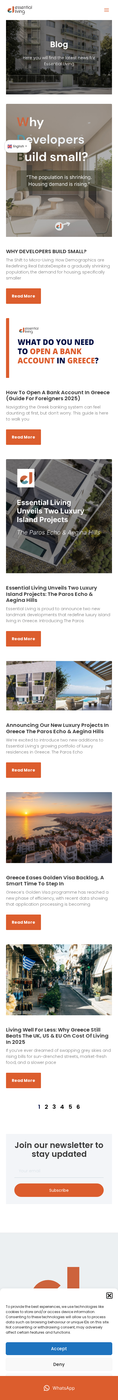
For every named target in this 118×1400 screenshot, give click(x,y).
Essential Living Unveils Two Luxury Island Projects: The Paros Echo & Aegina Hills (51, 594)
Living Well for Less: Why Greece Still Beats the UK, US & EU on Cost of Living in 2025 (57, 1036)
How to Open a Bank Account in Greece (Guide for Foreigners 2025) (58, 395)
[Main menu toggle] (107, 10)
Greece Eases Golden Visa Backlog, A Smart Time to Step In (55, 880)
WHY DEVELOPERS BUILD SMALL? (46, 251)
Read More (23, 296)
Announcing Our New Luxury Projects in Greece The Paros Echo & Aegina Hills (57, 728)
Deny (59, 1364)
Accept (59, 1349)
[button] (109, 1295)
